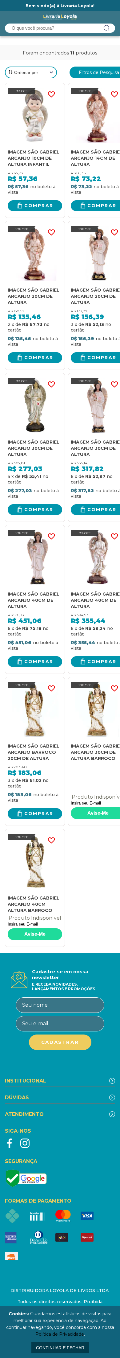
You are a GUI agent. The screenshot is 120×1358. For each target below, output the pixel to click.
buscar (106, 28)
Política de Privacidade (59, 1334)
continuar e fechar (60, 1347)
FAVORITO (51, 94)
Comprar (39, 205)
